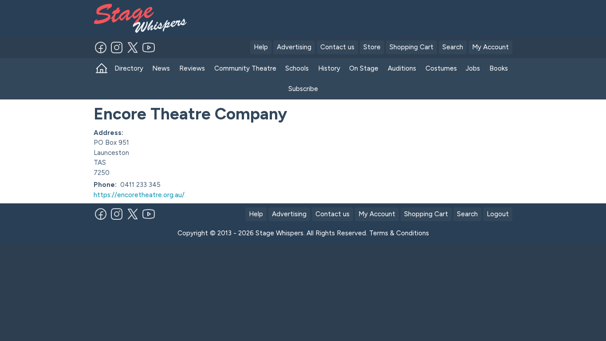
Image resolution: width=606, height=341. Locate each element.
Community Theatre (245, 68)
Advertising (294, 47)
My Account (490, 47)
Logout (498, 214)
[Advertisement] (366, 17)
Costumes (441, 68)
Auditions (402, 68)
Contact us (337, 47)
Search (452, 47)
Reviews (192, 68)
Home (102, 68)
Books (498, 68)
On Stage (363, 68)
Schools (297, 68)
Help (261, 47)
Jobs (473, 68)
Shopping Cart (411, 47)
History (329, 68)
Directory (128, 68)
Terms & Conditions (399, 233)
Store (372, 47)
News (161, 68)
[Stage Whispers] (137, 18)
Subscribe (303, 89)
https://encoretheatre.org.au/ (139, 195)
